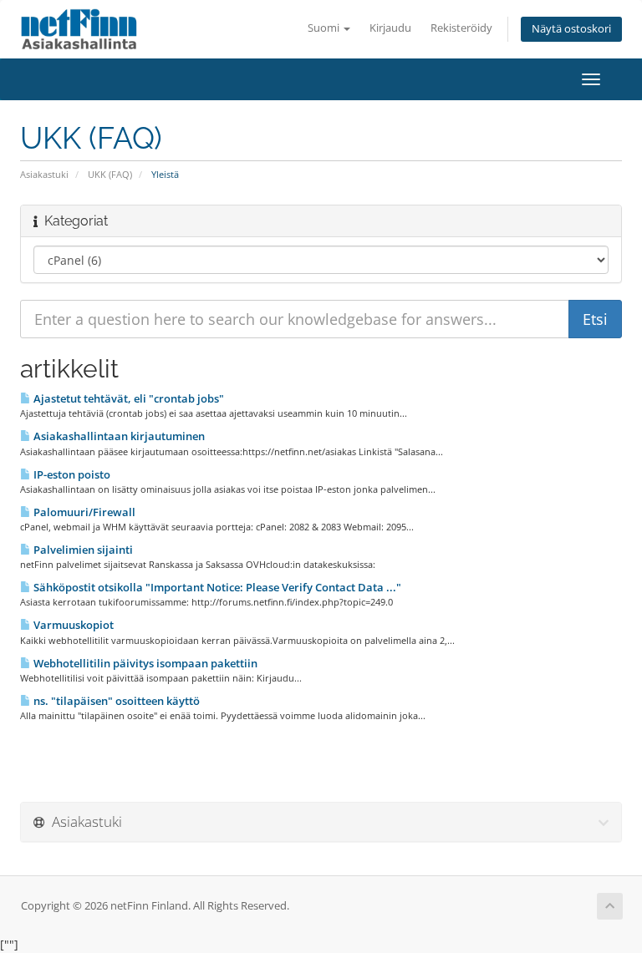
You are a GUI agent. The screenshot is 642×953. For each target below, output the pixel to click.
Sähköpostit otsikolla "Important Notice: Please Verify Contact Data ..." (216, 587)
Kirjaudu (390, 28)
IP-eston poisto (70, 474)
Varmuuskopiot (72, 624)
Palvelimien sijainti (82, 549)
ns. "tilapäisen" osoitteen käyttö (115, 700)
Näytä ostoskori (571, 29)
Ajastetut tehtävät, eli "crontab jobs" (127, 398)
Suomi (325, 28)
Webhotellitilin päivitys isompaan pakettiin (144, 663)
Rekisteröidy (461, 28)
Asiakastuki (44, 174)
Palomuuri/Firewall (83, 512)
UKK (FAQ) (110, 174)
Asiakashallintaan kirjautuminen (118, 436)
